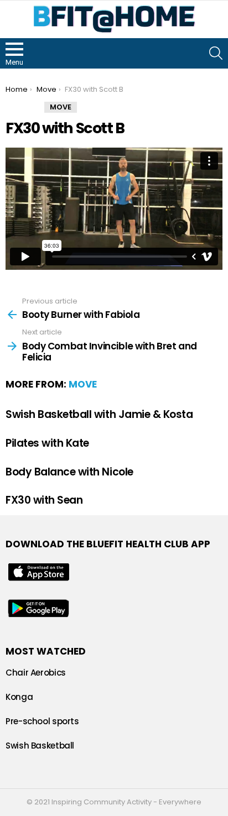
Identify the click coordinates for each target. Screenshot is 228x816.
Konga (19, 697)
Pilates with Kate (47, 443)
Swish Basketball (40, 745)
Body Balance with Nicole (69, 471)
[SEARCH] (215, 53)
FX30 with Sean (44, 500)
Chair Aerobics (36, 672)
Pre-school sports (42, 721)
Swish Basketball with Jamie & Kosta (99, 414)
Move (83, 384)
